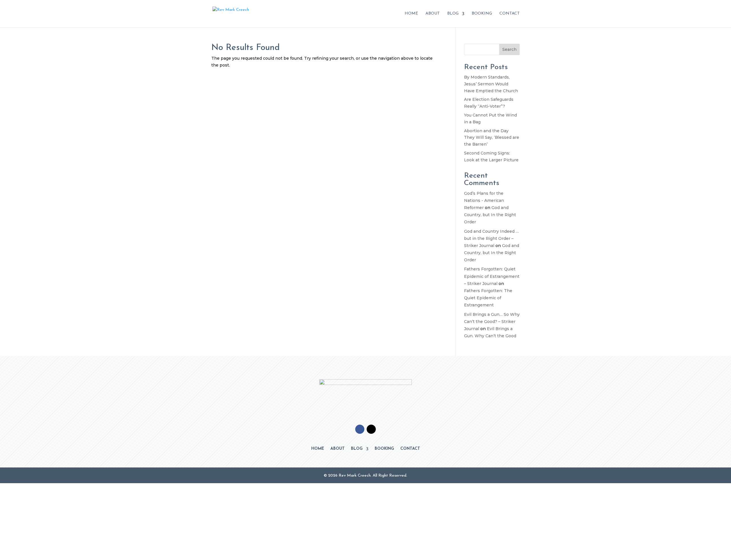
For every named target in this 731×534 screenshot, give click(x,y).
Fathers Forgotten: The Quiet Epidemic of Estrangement (488, 298)
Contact (509, 14)
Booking (482, 14)
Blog (453, 14)
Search (509, 49)
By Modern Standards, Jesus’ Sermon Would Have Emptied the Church (491, 84)
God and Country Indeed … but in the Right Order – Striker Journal (491, 238)
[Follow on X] (371, 429)
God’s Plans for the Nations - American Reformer (484, 200)
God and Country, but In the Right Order (490, 214)
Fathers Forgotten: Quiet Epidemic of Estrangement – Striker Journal (491, 276)
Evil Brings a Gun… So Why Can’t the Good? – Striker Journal (492, 321)
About (432, 14)
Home (411, 14)
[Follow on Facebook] (359, 429)
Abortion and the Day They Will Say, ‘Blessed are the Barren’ (491, 137)
